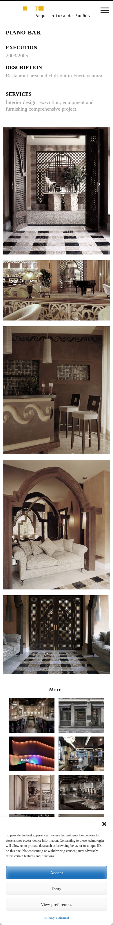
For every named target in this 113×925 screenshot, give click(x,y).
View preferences (56, 904)
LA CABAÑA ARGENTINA (72, 715)
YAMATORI (72, 792)
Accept (56, 872)
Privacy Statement (56, 917)
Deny (56, 888)
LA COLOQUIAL (72, 753)
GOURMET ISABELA (23, 753)
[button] (104, 824)
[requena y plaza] (56, 12)
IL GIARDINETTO (23, 792)
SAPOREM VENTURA (23, 715)
